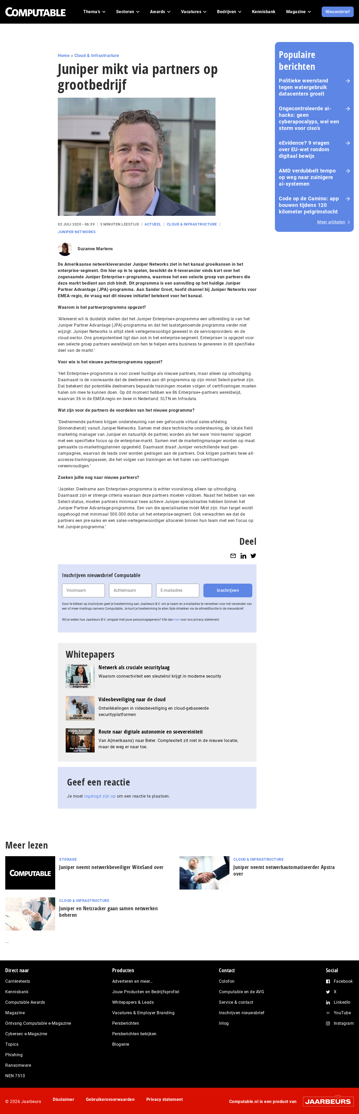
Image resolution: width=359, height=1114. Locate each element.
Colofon (227, 981)
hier (177, 619)
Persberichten (125, 1023)
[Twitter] (253, 555)
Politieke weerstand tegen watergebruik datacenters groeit (303, 87)
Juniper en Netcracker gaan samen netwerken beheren (108, 911)
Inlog (224, 1023)
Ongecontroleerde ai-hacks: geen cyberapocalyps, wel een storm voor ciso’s (309, 118)
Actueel (153, 224)
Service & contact (236, 1002)
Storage (68, 859)
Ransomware (18, 1065)
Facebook (343, 981)
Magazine (15, 1012)
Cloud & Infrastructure (96, 55)
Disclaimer (63, 1099)
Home (64, 55)
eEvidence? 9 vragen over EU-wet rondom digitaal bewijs (304, 149)
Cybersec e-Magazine (26, 1033)
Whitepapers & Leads (133, 1002)
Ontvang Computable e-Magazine (38, 1023)
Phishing (14, 1054)
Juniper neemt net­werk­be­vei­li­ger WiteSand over (111, 867)
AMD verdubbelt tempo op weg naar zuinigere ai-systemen (307, 177)
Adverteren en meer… (132, 981)
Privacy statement (164, 1099)
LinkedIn (342, 1002)
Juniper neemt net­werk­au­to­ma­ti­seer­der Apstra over (284, 870)
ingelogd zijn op (100, 796)
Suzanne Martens (95, 248)
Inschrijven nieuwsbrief (242, 1012)
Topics (11, 1044)
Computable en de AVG (241, 991)
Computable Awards (25, 1002)
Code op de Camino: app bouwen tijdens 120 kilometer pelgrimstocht (309, 205)
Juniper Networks (77, 232)
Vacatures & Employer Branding (143, 1012)
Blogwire (120, 1044)
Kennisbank (16, 991)
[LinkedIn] (243, 555)
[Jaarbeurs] (326, 1101)
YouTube (342, 1012)
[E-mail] (233, 555)
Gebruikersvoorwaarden (110, 1099)
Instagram (344, 1023)
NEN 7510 (15, 1075)
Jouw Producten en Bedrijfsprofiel (146, 991)
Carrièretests (17, 981)
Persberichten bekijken (134, 1033)
